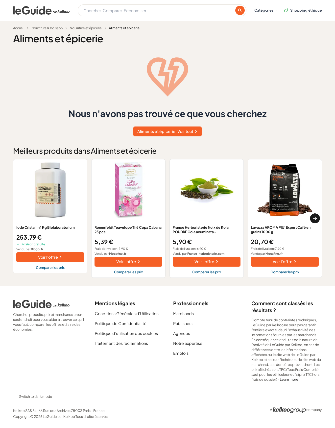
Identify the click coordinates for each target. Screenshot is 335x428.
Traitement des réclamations (121, 343)
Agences (181, 333)
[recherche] (240, 10)
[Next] (315, 218)
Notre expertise (187, 343)
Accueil (18, 28)
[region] (167, 218)
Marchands (183, 313)
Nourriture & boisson (47, 28)
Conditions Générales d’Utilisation (127, 313)
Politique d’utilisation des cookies (126, 333)
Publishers (182, 323)
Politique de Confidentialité (120, 323)
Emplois (181, 353)
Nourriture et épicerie (86, 28)
